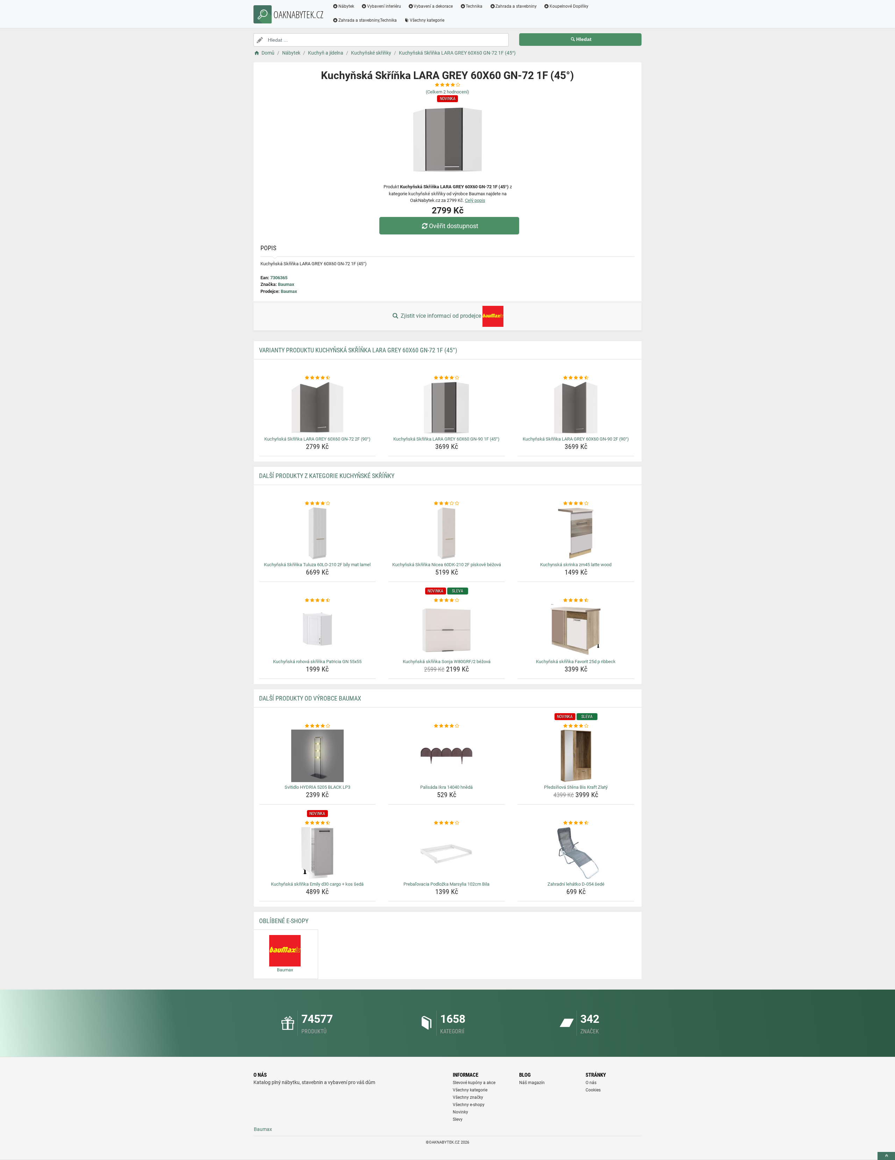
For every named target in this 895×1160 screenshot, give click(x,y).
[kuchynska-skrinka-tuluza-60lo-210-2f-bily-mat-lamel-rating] (317, 503)
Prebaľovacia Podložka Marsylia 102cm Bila (446, 884)
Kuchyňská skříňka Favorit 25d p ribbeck (576, 661)
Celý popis (475, 200)
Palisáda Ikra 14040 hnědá (446, 787)
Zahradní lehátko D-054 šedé (575, 884)
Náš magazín (532, 1082)
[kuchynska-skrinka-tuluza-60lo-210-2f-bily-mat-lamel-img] (317, 533)
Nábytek (346, 6)
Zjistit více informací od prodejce (440, 315)
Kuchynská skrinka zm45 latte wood (575, 564)
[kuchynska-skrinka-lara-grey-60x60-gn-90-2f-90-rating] (576, 377)
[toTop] (886, 1156)
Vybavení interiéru (384, 6)
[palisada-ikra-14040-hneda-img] (446, 756)
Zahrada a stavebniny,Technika (367, 20)
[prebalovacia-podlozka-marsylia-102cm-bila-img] (446, 853)
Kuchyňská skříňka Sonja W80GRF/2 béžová (447, 661)
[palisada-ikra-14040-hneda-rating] (446, 726)
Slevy (458, 1119)
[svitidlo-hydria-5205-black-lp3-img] (317, 756)
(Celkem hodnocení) (447, 91)
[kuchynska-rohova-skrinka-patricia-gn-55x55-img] (317, 630)
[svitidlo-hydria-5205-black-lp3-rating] (317, 726)
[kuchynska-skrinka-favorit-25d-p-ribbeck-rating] (576, 600)
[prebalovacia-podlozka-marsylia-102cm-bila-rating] (446, 823)
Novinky (460, 1112)
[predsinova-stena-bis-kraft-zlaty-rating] (576, 726)
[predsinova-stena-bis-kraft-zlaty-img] (576, 756)
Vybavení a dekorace (433, 6)
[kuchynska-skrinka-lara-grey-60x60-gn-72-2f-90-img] (317, 407)
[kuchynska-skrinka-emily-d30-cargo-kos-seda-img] (317, 853)
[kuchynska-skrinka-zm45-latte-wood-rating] (576, 503)
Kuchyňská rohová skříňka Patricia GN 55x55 (317, 661)
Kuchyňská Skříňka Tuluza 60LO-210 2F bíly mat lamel (317, 564)
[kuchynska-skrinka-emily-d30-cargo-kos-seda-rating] (317, 823)
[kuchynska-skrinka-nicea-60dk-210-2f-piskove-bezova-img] (446, 533)
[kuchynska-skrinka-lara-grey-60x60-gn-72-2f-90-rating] (317, 377)
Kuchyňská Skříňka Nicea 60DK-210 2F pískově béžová (446, 564)
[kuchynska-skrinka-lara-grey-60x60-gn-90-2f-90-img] (576, 407)
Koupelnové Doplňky (569, 6)
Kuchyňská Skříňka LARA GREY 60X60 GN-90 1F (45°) (446, 439)
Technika (474, 6)
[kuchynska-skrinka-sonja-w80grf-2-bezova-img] (446, 630)
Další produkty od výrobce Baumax (310, 698)
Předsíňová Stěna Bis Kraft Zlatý (576, 787)
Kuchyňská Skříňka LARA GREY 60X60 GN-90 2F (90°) (576, 439)
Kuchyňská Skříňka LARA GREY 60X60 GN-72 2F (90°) (317, 439)
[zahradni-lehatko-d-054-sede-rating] (576, 823)
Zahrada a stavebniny (516, 6)
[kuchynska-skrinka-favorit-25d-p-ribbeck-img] (576, 630)
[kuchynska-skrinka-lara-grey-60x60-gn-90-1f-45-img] (446, 407)
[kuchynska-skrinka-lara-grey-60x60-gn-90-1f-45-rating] (446, 377)
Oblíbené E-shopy (283, 921)
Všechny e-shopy (469, 1104)
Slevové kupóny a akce (474, 1082)
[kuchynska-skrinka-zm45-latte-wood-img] (576, 533)
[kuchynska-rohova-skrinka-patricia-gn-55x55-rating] (317, 600)
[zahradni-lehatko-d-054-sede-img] (576, 853)
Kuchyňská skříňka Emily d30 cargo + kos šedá (317, 884)
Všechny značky (468, 1097)
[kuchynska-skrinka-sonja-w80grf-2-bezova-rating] (446, 600)
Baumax (286, 284)
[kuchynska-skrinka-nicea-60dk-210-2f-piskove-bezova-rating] (446, 503)
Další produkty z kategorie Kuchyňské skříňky (326, 475)
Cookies (593, 1090)
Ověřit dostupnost (453, 226)
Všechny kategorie (427, 20)
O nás (591, 1082)
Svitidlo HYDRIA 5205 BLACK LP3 (317, 787)
